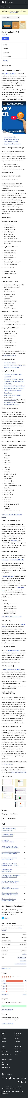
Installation (6, 52)
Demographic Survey (10, 363)
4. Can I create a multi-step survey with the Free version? (10, 846)
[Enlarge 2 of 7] (11, 788)
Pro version (14, 540)
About (3, 1033)
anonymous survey (13, 650)
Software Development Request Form (15, 365)
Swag (17, 1054)
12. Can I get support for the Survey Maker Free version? (10, 893)
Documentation (8, 764)
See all (24, 994)
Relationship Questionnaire (11, 367)
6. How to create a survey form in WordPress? (9, 858)
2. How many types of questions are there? (8, 835)
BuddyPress (6, 1067)
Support (5, 60)
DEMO (7, 616)
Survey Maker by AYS (8, 73)
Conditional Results (17, 560)
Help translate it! (14, 12)
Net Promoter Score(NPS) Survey (13, 388)
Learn (3, 1046)
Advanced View (6, 968)
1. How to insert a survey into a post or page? (9, 829)
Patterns (17, 1041)
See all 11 (24, 954)
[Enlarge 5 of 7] (24, 790)
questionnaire (18, 963)
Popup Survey (8, 393)
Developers (5, 1051)
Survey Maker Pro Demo (11, 141)
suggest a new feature (9, 355)
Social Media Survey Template (12, 395)
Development (7, 56)
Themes (17, 1036)
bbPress (5, 1065)
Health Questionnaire (10, 400)
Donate (18, 1051)
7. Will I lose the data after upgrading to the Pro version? (10, 864)
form (25, 957)
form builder (23, 960)
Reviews (5, 48)
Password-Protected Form (11, 404)
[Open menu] (25, 2)
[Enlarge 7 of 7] (24, 803)
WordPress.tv (6, 1054)
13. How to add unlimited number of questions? (9, 899)
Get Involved (18, 1046)
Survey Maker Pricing (10, 137)
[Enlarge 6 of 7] (24, 797)
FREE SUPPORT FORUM (18, 772)
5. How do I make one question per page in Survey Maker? (11, 852)
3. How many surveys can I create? (8, 841)
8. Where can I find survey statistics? (7, 870)
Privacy (4, 1041)
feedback (20, 957)
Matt (4, 1062)
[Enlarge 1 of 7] (11, 781)
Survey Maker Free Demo (11, 139)
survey (24, 963)
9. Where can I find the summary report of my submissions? (11, 876)
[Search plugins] (18, 17)
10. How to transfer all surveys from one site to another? (10, 882)
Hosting (4, 1038)
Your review (5, 994)
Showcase (18, 1033)
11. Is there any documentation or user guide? (10, 887)
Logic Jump (5, 560)
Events (17, 1049)
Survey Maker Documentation (12, 144)
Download (5, 38)
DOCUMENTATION (15, 616)
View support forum (7, 1009)
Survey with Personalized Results (13, 379)
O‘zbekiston (8, 1074)
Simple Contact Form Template (13, 390)
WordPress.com (7, 1059)
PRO (3, 616)
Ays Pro (6, 34)
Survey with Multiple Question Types (14, 386)
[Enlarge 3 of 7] (11, 795)
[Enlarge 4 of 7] (24, 781)
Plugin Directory (6, 7)
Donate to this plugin (7, 1023)
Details (5, 44)
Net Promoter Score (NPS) (12, 669)
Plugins (17, 1038)
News (3, 1036)
